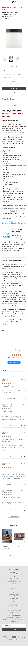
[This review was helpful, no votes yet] (21, 398)
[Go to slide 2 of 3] (13, 555)
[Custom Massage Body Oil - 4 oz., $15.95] (7, 536)
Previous (2, 540)
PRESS (14, 583)
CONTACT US (14, 585)
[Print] (7, 99)
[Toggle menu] (2, 2)
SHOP (14, 592)
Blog (14, 586)
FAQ (3, 330)
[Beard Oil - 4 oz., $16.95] (19, 536)
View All (14, 600)
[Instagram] (14, 573)
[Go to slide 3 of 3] (15, 555)
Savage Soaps (14, 598)
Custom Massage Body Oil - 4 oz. (7, 545)
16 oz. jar (6, 70)
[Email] (5, 99)
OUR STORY (14, 580)
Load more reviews (14, 516)
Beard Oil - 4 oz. (19, 545)
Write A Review (14, 362)
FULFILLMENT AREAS (14, 594)
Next (24, 540)
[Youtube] (17, 573)
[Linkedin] (10, 99)
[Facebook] (2, 99)
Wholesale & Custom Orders (14, 581)
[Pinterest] (13, 99)
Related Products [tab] (14, 525)
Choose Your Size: (14, 66)
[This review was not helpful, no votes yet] (24, 398)
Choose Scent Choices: (14, 74)
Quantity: (14, 81)
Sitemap (14, 588)
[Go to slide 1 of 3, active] (10, 555)
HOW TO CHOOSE (14, 578)
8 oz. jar (5, 68)
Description (14, 105)
